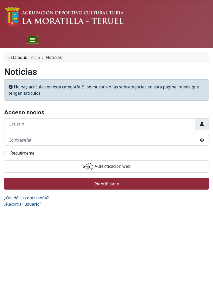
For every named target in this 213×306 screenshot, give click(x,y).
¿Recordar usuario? (22, 204)
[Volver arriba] (204, 296)
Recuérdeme (22, 153)
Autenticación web (112, 166)
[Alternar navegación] (32, 40)
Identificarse (106, 184)
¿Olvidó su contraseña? (26, 198)
